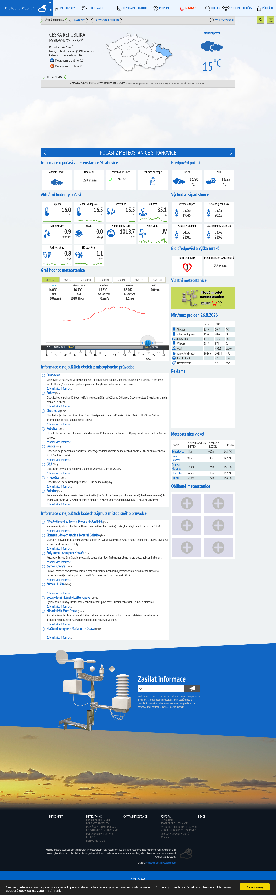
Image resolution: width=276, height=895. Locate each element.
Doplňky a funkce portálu (101, 827)
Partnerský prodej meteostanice (179, 827)
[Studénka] (230, 152)
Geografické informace (174, 823)
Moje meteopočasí (241, 8)
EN (50, 10)
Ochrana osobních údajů (175, 834)
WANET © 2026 (138, 878)
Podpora (164, 8)
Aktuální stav (54, 77)
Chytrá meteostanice (135, 8)
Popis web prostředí (97, 823)
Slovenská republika (107, 20)
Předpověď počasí (96, 840)
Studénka (177, 473)
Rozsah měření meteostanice (102, 830)
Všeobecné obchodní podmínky (178, 830)
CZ (50, 1)
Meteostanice (95, 8)
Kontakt (165, 837)
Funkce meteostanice (98, 820)
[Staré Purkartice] (45, 152)
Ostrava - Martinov (176, 466)
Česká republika (54, 20)
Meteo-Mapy (67, 8)
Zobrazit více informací (59, 388)
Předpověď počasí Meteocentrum (160, 862)
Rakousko (79, 20)
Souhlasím (255, 886)
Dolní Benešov (176, 458)
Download (167, 820)
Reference (92, 837)
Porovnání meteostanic (99, 834)
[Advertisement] (138, 118)
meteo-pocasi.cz (19, 8)
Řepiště (175, 478)
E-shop (190, 8)
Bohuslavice (178, 451)
